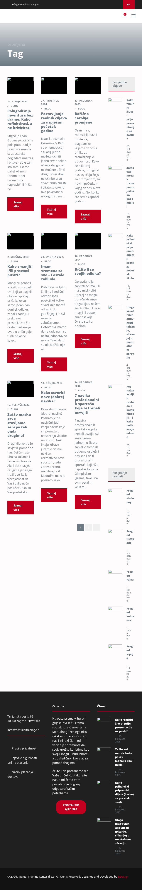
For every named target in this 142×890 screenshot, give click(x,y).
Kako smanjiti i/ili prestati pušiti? (20, 270)
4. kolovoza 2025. (128, 372)
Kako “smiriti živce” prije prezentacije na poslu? (130, 119)
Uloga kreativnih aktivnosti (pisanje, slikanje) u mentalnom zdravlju (123, 831)
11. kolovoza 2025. (128, 292)
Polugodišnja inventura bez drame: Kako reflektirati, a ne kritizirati (20, 119)
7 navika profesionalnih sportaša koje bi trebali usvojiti (87, 404)
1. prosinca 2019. (128, 516)
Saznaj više (17, 204)
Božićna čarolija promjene (83, 118)
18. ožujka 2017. (52, 383)
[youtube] (113, 4)
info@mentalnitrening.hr (25, 4)
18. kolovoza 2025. (128, 221)
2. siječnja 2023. (18, 257)
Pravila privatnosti (24, 748)
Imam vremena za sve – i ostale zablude (52, 272)
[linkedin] (104, 4)
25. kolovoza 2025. (128, 153)
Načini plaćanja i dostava (20, 774)
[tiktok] (118, 4)
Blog (14, 105)
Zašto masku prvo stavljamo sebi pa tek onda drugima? (19, 425)
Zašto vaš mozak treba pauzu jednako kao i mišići (130, 187)
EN (128, 4)
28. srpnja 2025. (128, 450)
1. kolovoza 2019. (128, 672)
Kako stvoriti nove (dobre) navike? (53, 396)
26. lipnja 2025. (17, 101)
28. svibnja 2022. (52, 257)
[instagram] (108, 4)
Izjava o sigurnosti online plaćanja (22, 760)
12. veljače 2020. (18, 404)
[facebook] (99, 4)
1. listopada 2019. (128, 594)
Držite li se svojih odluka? (88, 271)
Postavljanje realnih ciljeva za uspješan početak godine (54, 122)
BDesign (123, 876)
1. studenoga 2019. (128, 557)
